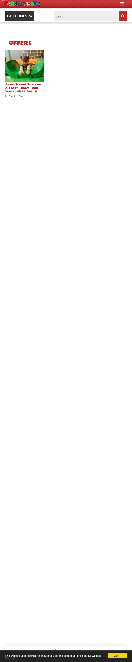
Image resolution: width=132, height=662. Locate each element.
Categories (19, 16)
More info (10, 658)
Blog (21, 96)
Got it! (117, 655)
